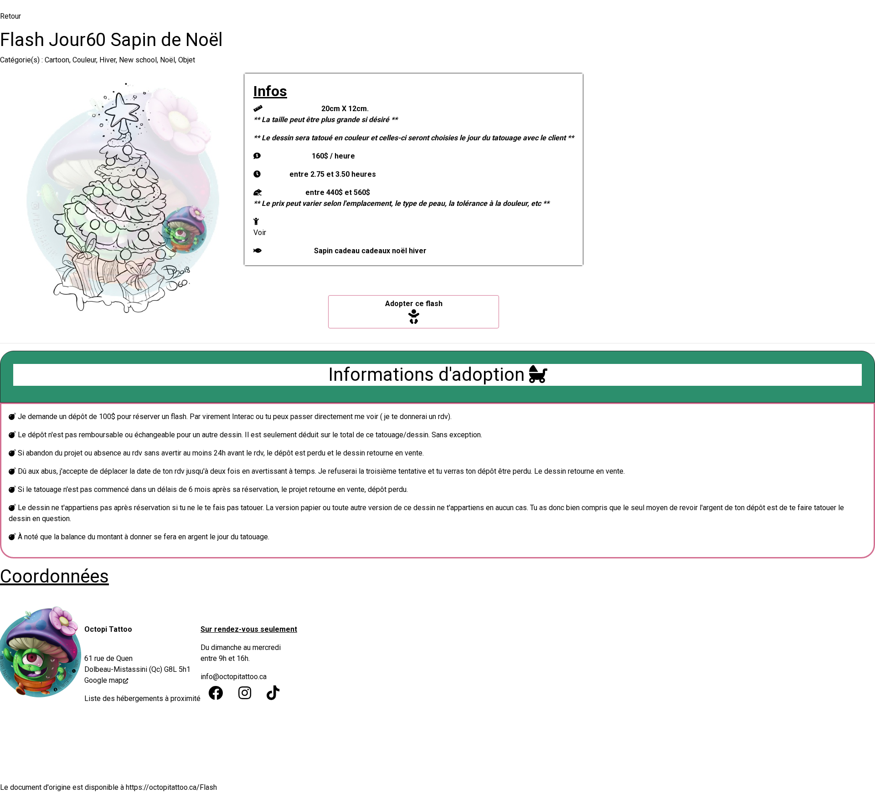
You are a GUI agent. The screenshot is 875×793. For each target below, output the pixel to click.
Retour (10, 16)
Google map (103, 680)
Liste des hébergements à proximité (142, 698)
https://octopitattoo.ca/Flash (171, 787)
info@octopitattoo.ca (234, 676)
